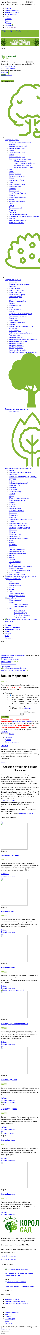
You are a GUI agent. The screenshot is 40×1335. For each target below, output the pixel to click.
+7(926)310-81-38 (8, 31)
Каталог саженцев (12, 1312)
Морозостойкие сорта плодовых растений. (20, 1286)
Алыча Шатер (6, 662)
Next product (5, 666)
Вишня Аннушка (8, 967)
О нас (7, 1321)
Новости (8, 1314)
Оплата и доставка (12, 742)
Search (30, 2)
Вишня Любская (8, 911)
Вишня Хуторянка (9, 1109)
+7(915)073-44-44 (22, 31)
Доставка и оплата (26, 813)
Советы (8, 1316)
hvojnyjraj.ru (9, 725)
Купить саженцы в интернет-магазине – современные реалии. (19, 1274)
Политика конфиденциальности (16, 1301)
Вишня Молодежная (10, 855)
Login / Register (10, 27)
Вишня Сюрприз (8, 1194)
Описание (8, 738)
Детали (8, 740)
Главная (3, 655)
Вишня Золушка (8, 1140)
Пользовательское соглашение (16, 1303)
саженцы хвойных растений (22, 721)
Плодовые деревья (13, 655)
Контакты (8, 1323)
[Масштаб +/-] (8, 1331)
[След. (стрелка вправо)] (4, 1333)
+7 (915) (8, 68)
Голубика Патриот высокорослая (13, 670)
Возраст (8, 693)
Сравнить (4, 732)
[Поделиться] (4, 1331)
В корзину (5, 716)
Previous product (7, 657)
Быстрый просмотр (8, 876)
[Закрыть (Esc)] (2, 1331)
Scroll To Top (5, 1329)
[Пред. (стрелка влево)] (2, 1333)
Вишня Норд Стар (9, 1079)
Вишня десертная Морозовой (14, 1023)
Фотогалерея (10, 1319)
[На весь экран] (6, 1331)
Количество (31, 712)
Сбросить (27, 708)
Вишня (23, 655)
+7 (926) (8, 66)
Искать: (3, 2)
